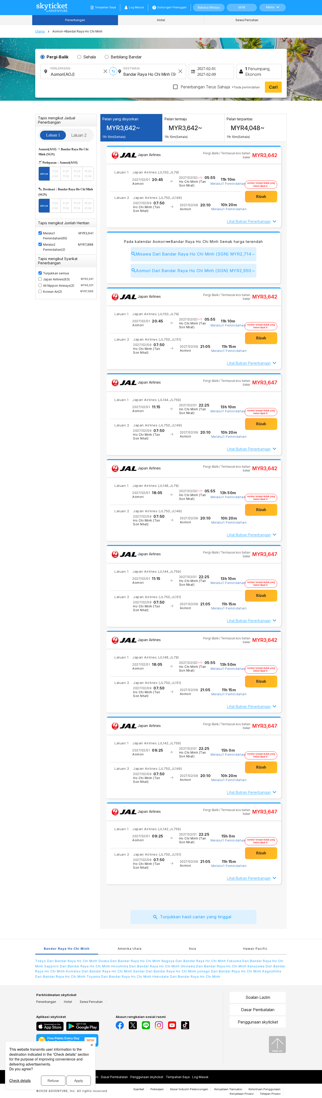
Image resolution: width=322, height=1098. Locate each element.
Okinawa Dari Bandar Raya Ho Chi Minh (214, 966)
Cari (273, 87)
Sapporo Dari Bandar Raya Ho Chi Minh (77, 966)
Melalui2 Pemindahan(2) (54, 247)
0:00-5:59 (55, 174)
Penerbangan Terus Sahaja (220, 86)
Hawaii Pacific (255, 948)
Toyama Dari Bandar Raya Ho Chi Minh (119, 976)
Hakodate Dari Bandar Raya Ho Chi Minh (186, 976)
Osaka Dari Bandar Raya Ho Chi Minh (130, 961)
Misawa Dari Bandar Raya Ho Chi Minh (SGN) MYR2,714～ (196, 254)
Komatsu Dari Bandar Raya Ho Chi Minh (99, 971)
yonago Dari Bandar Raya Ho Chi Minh (229, 971)
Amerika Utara (130, 948)
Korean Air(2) (68, 292)
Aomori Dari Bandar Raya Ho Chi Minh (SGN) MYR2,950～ (196, 270)
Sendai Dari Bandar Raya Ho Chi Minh (165, 971)
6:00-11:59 (66, 174)
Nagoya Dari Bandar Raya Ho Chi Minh (194, 961)
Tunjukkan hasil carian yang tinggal (195, 916)
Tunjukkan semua (56, 273)
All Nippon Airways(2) (68, 285)
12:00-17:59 (77, 174)
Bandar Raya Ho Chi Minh (67, 948)
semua (44, 173)
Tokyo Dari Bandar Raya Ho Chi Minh (66, 961)
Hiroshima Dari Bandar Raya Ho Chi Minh (146, 966)
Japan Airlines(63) (68, 279)
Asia (192, 948)
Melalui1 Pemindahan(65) (55, 235)
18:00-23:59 (88, 174)
